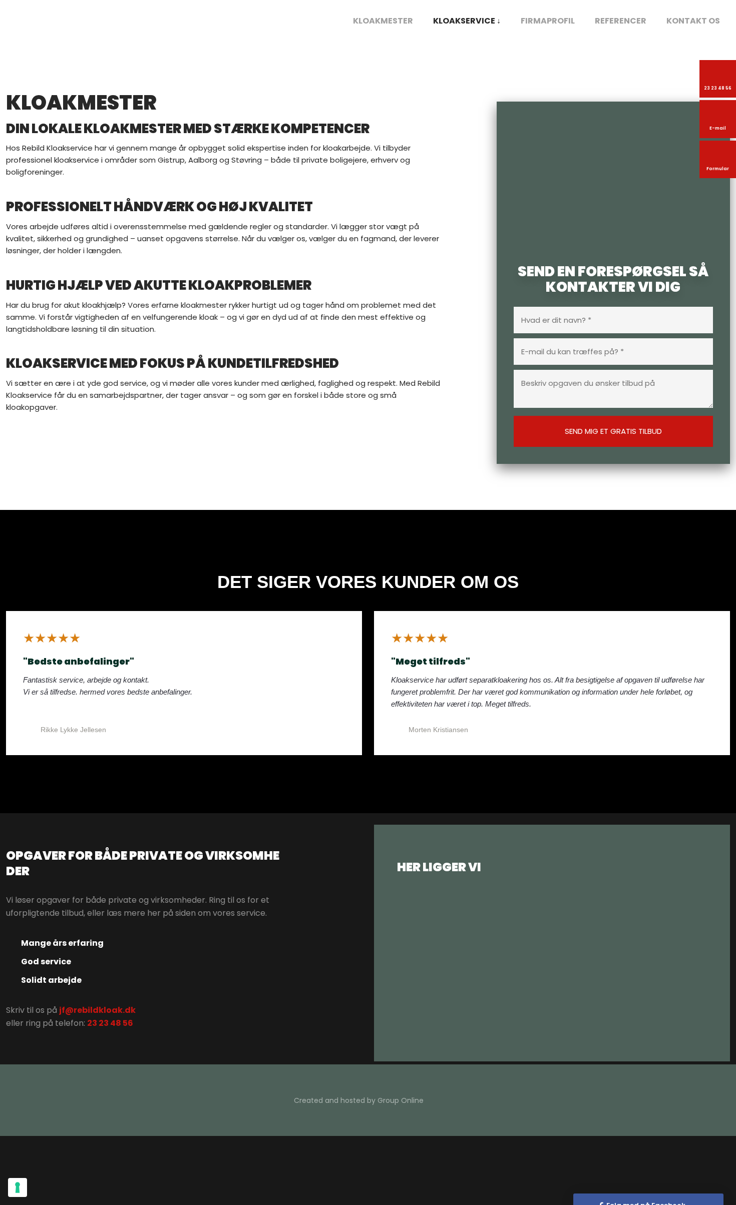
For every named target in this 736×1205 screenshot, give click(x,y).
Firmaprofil (548, 21)
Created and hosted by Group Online (359, 1100)
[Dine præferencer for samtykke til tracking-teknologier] (17, 1187)
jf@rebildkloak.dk (97, 1010)
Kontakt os (693, 21)
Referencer (620, 21)
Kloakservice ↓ (467, 21)
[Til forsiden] (66, 22)
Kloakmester (383, 21)
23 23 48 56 (110, 1023)
